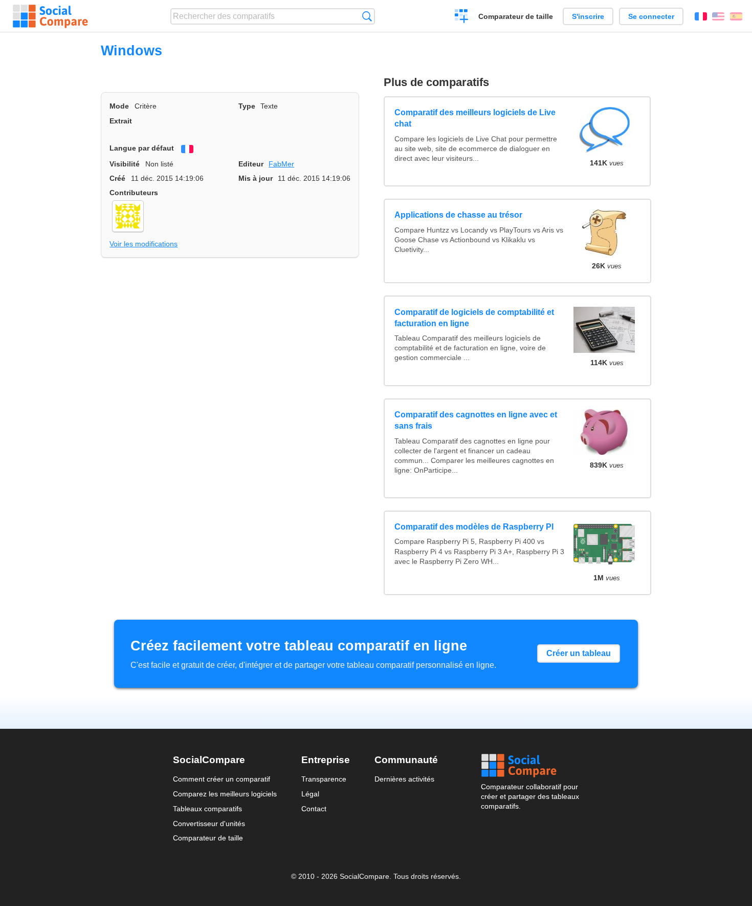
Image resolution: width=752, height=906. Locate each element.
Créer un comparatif (462, 17)
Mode (119, 106)
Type (246, 106)
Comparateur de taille (515, 16)
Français (701, 16)
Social (530, 765)
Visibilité (124, 164)
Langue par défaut (141, 148)
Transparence (323, 779)
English (718, 16)
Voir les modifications (143, 244)
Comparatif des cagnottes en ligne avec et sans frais (475, 420)
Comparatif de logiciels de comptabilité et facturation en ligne (474, 318)
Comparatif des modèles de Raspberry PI (474, 526)
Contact (313, 809)
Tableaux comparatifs (207, 809)
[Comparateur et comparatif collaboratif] (50, 16)
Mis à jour (255, 178)
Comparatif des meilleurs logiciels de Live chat (475, 118)
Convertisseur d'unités (209, 823)
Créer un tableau (578, 653)
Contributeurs (133, 192)
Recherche (367, 16)
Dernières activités (404, 779)
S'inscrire (588, 16)
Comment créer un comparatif (221, 779)
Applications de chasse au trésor (458, 214)
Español (736, 16)
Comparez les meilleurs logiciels (225, 794)
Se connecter (651, 16)
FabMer (281, 164)
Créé (117, 178)
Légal (310, 794)
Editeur (250, 164)
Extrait (120, 121)
